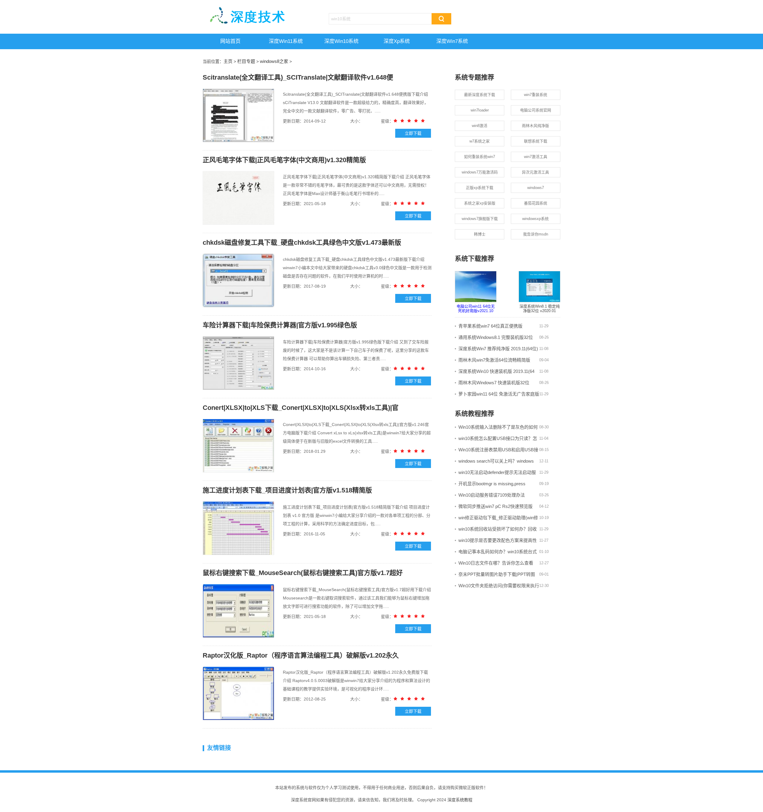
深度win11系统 (286, 41)
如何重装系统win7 (479, 156)
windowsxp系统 (535, 218)
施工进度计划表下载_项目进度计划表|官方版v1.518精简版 (287, 490)
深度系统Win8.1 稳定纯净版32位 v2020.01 (539, 308)
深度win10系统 (341, 41)
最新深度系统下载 (479, 94)
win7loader (480, 110)
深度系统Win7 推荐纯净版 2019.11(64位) (498, 348)
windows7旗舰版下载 (480, 218)
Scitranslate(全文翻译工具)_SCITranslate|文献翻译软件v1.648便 (298, 77)
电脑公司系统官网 (535, 110)
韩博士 (480, 234)
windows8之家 (274, 61)
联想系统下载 (535, 141)
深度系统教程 (459, 799)
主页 (228, 61)
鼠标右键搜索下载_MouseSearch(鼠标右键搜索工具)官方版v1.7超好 (303, 573)
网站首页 (230, 41)
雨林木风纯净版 (535, 125)
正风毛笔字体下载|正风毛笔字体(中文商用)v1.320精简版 (284, 160)
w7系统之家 (479, 141)
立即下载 (413, 133)
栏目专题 (246, 61)
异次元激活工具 (535, 172)
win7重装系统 (535, 94)
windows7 (535, 187)
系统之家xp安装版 (479, 203)
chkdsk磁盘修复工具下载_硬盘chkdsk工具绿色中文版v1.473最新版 (302, 242)
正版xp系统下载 (479, 187)
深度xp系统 (397, 41)
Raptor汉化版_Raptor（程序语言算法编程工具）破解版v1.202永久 (301, 655)
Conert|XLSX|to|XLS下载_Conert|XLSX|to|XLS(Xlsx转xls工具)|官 (300, 407)
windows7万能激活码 (480, 172)
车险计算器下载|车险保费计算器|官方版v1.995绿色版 (280, 325)
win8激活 (479, 125)
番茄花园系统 (535, 203)
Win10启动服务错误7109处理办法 (491, 495)
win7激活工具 (535, 156)
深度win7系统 (452, 41)
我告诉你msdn (535, 234)
